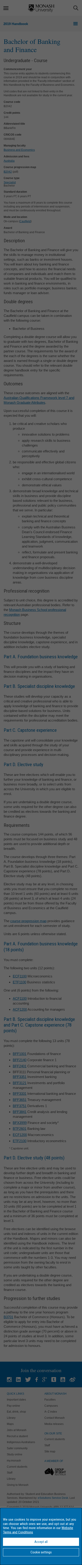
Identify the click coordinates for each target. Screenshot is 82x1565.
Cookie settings (41, 1552)
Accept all (41, 1542)
